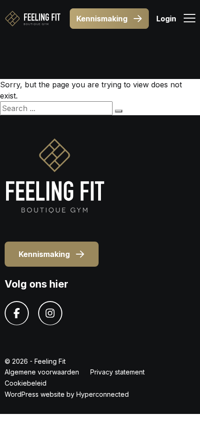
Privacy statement (117, 372)
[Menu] (189, 19)
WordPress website (35, 394)
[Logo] (32, 18)
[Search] (118, 111)
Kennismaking (101, 18)
